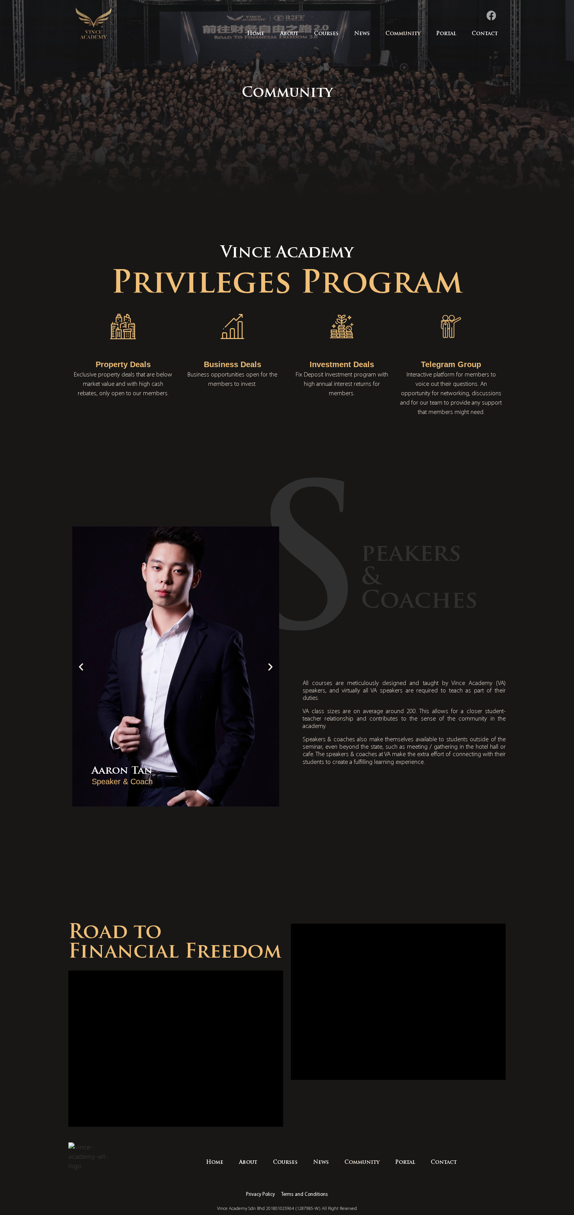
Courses (326, 33)
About (289, 33)
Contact (485, 33)
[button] (81, 666)
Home (255, 33)
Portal (446, 33)
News (362, 33)
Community (403, 33)
